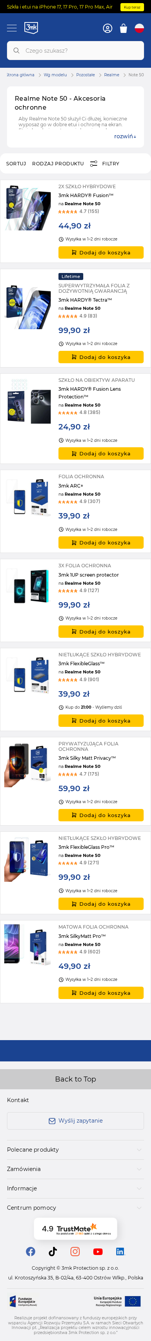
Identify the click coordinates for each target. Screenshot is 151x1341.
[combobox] (75, 50)
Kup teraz (132, 7)
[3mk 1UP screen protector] (75, 600)
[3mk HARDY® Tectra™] (75, 318)
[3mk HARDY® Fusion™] (75, 221)
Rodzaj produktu (58, 164)
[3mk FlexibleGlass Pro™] (75, 873)
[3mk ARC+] (75, 511)
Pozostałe (85, 75)
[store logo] (31, 28)
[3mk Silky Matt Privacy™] (75, 781)
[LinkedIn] (120, 1253)
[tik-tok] (53, 1254)
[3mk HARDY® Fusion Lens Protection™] (75, 419)
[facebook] (30, 1254)
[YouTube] (98, 1253)
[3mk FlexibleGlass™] (75, 689)
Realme (111, 75)
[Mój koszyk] (123, 28)
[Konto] (107, 28)
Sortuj (16, 164)
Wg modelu (55, 75)
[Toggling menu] (12, 28)
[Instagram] (75, 1254)
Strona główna (20, 75)
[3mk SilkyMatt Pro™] (75, 961)
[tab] (75, 1150)
